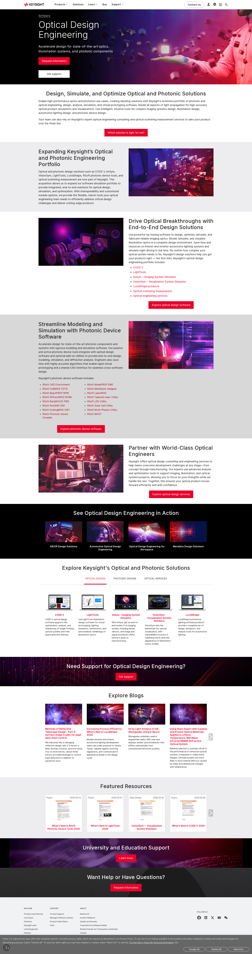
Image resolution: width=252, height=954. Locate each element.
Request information (54, 60)
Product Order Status (59, 921)
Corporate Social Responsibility (93, 925)
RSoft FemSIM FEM (53, 405)
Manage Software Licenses (61, 918)
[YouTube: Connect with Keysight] (219, 917)
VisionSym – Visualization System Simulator (159, 281)
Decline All (216, 949)
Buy (105, 4)
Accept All (194, 949)
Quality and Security (88, 921)
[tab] (95, 580)
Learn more (126, 858)
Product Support (57, 914)
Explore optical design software (171, 304)
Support (54, 908)
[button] (209, 4)
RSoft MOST (94, 414)
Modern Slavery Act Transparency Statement (99, 929)
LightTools (139, 272)
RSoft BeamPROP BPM (55, 393)
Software (44, 15)
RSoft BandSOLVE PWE (55, 401)
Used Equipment (31, 929)
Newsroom (84, 914)
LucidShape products (146, 286)
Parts (52, 925)
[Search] (226, 4)
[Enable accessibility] (6, 947)
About (83, 908)
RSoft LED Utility (96, 401)
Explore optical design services (171, 494)
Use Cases (28, 918)
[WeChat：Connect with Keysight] (226, 917)
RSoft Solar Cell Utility (100, 405)
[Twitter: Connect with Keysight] (212, 917)
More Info (238, 949)
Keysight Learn (30, 925)
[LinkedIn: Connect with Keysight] (206, 917)
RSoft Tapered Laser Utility (102, 397)
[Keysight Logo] (35, 4)
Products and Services (33, 914)
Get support (54, 73)
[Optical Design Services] (80, 469)
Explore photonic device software (81, 428)
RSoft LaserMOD (96, 393)
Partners (27, 933)
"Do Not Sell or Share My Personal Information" (151, 942)
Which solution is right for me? (126, 132)
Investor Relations (87, 918)
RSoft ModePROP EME (100, 384)
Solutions (78, 4)
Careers (83, 933)
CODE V (138, 267)
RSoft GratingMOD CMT (56, 409)
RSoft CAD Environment (56, 384)
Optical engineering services (150, 295)
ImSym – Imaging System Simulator (154, 276)
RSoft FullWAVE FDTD (55, 388)
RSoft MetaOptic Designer (102, 388)
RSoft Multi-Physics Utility (102, 409)
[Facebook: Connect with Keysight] (199, 917)
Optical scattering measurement (152, 291)
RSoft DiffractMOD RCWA (57, 397)
